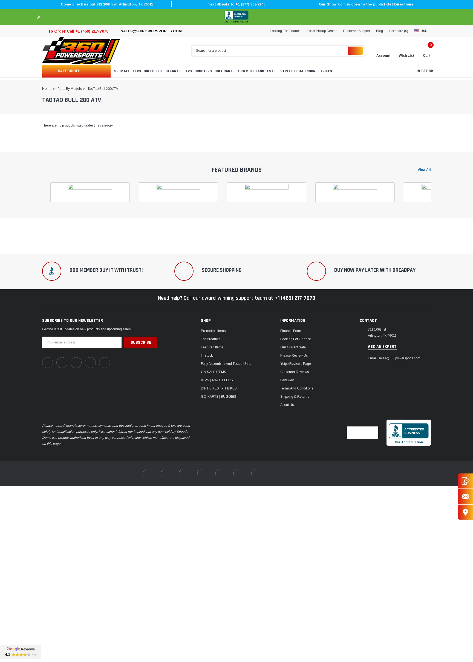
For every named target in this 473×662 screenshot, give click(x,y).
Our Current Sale (293, 347)
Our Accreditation (236, 21)
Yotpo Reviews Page (295, 364)
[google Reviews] (20, 652)
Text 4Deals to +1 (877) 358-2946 (236, 4)
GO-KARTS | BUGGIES (218, 397)
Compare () (398, 31)
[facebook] (47, 362)
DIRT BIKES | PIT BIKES (219, 388)
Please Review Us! (294, 355)
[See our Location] (465, 512)
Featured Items (212, 347)
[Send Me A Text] (465, 480)
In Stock (207, 355)
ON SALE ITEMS (213, 372)
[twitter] (104, 362)
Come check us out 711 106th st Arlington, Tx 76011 (107, 4)
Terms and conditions (296, 388)
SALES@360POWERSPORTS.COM (151, 31)
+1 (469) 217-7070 (295, 298)
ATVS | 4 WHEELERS (217, 380)
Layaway (287, 380)
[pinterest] (61, 362)
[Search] (355, 51)
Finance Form (290, 331)
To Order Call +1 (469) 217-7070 (78, 31)
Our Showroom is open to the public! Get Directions (366, 4)
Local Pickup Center (322, 31)
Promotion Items (213, 331)
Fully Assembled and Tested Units (226, 364)
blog (379, 31)
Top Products (210, 339)
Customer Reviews (294, 372)
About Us (287, 405)
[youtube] (90, 362)
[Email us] (465, 496)
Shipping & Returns (294, 397)
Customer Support (356, 31)
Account (383, 56)
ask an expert (382, 346)
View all (424, 170)
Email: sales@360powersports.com (394, 358)
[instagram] (76, 362)
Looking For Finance (285, 31)
